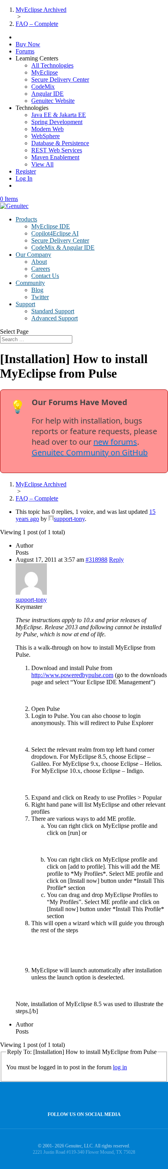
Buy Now (28, 44)
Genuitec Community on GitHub (90, 452)
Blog (37, 290)
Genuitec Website (53, 100)
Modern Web (47, 129)
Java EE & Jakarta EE (58, 114)
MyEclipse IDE (50, 226)
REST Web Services (56, 150)
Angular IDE (47, 93)
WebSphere (45, 136)
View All (42, 164)
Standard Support (52, 311)
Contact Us (45, 275)
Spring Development (56, 122)
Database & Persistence (60, 143)
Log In (24, 178)
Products (26, 219)
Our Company (33, 254)
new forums (115, 442)
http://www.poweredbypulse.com (72, 675)
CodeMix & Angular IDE (63, 247)
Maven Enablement (55, 157)
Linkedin (99, 1097)
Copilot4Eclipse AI (55, 233)
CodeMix (43, 86)
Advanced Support (54, 318)
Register (26, 171)
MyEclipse (44, 72)
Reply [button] (116, 559)
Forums (25, 51)
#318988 (96, 559)
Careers (40, 268)
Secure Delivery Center (60, 79)
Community (30, 282)
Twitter (40, 297)
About (39, 261)
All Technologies (52, 65)
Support (25, 304)
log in (120, 1067)
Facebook (82, 1097)
